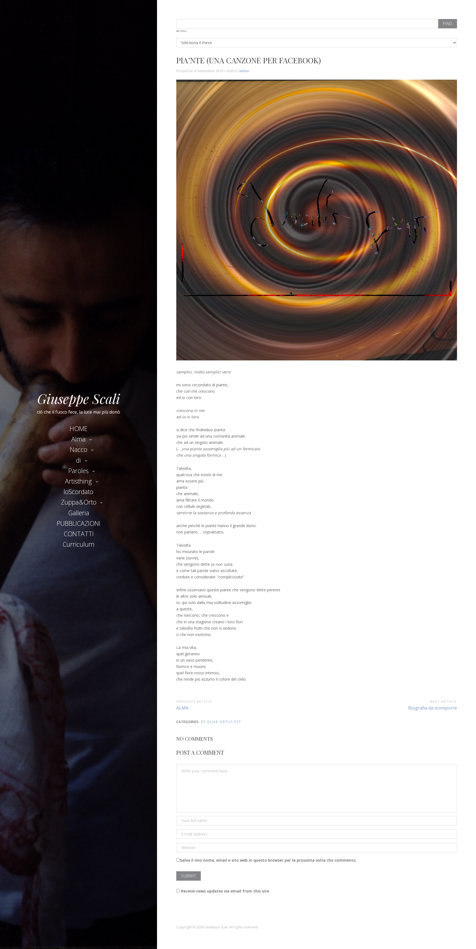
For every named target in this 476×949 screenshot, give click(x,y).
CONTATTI (79, 533)
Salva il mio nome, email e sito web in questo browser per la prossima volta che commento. (268, 860)
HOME (79, 428)
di (78, 460)
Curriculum (78, 544)
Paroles (78, 470)
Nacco (78, 449)
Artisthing (78, 481)
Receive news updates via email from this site (224, 891)
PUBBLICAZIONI (78, 523)
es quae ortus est (221, 721)
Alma (78, 439)
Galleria (78, 512)
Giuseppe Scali (78, 398)
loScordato (78, 491)
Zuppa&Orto (78, 502)
